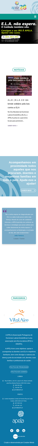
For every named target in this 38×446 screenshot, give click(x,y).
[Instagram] (17, 430)
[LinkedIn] (23, 430)
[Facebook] (11, 430)
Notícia (10, 77)
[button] (35, 17)
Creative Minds (28, 442)
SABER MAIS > (12, 125)
